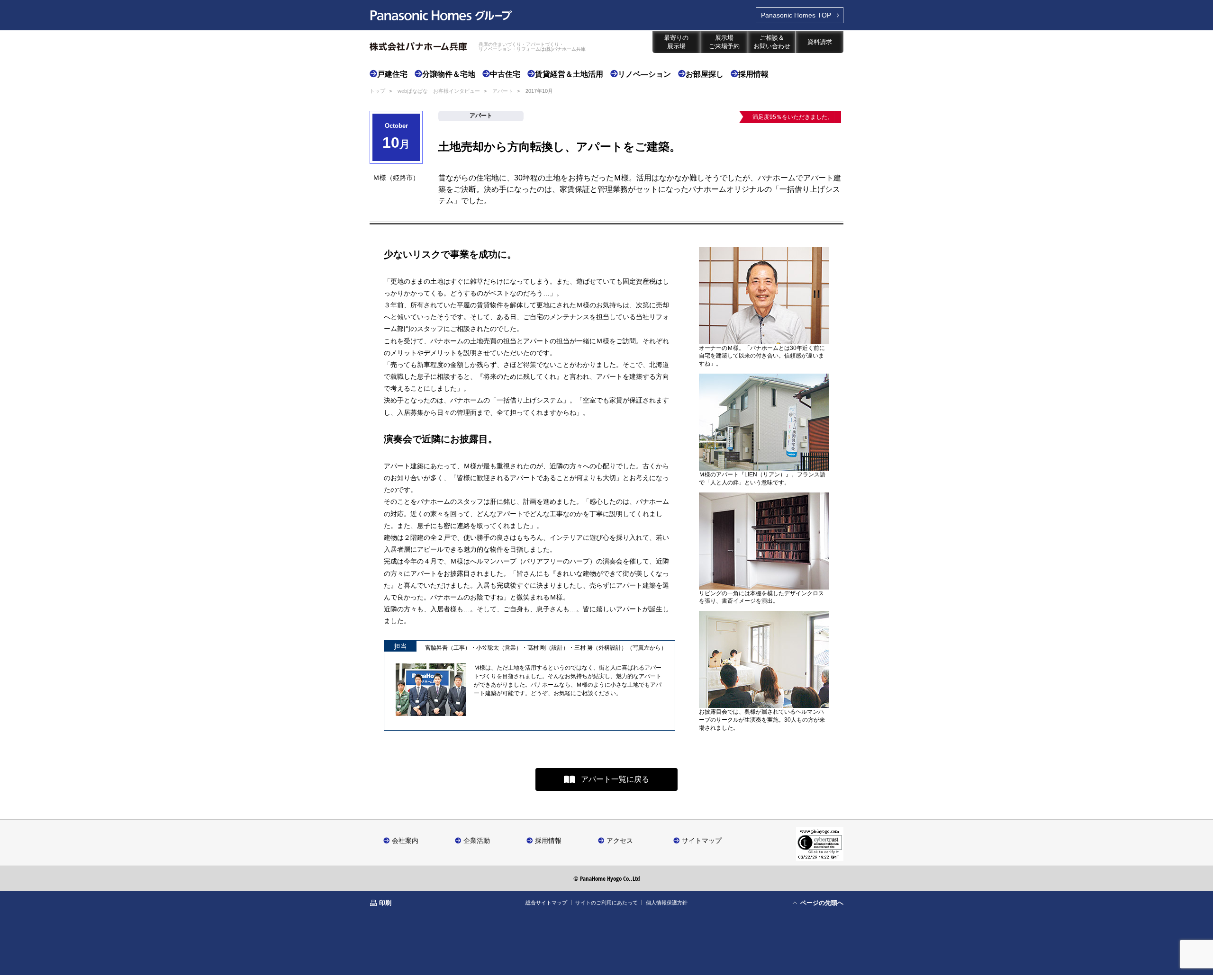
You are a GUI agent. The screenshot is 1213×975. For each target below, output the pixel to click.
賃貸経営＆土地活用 (569, 74)
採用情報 (753, 74)
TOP (796, 15)
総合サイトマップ (546, 902)
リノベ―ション (644, 74)
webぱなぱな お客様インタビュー (439, 91)
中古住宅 (505, 74)
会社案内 (405, 840)
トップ (377, 91)
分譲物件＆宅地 (448, 74)
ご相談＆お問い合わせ (771, 42)
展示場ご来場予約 (724, 42)
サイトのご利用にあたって (606, 902)
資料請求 (819, 41)
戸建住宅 (392, 74)
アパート (502, 91)
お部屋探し (705, 74)
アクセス (619, 840)
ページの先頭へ (821, 902)
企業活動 (476, 840)
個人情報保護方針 (667, 902)
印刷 (385, 902)
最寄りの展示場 (676, 42)
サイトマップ (702, 840)
